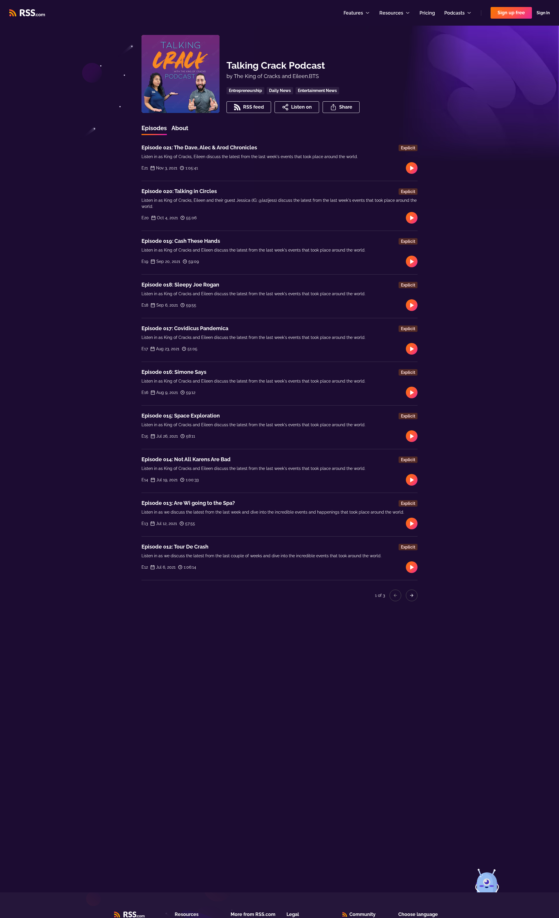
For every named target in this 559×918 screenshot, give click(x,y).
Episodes (154, 128)
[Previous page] (395, 595)
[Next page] (412, 595)
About (179, 128)
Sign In (543, 12)
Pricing (427, 13)
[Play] (412, 168)
